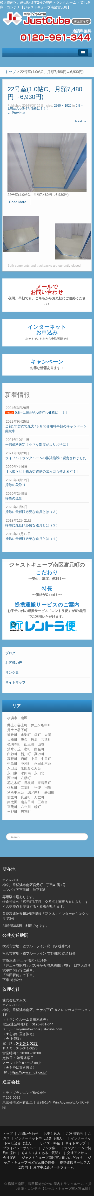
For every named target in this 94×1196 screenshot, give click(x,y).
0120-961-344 (43, 1024)
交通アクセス (77, 1153)
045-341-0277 (27, 1043)
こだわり (47, 574)
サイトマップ (15, 682)
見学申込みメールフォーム (53, 1167)
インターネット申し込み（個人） (40, 1138)
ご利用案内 (74, 1133)
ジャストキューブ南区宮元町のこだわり (52, 1157)
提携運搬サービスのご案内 (47, 610)
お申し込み (52, 1133)
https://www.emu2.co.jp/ (28, 1072)
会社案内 (9, 1157)
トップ (8, 1133)
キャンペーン (47, 364)
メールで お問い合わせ (47, 295)
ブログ (10, 653)
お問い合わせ (28, 1133)
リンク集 (12, 672)
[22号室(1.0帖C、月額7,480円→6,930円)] (47, 162)
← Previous (16, 113)
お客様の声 (13, 663)
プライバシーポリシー (20, 1148)
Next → (81, 121)
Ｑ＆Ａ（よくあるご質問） (41, 1153)
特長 (47, 591)
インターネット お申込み (47, 332)
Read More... (19, 202)
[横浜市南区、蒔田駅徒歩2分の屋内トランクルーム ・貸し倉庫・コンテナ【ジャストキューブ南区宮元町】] (47, 18)
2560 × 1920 (62, 105)
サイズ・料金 (50, 1143)
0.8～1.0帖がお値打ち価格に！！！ (45, 107)
